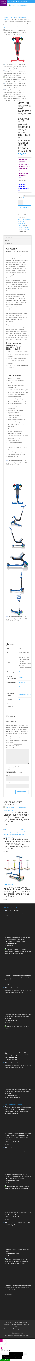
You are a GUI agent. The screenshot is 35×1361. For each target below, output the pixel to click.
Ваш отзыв (10, 748)
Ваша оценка (10, 745)
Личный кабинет (16, 1324)
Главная (6, 17)
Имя (8, 775)
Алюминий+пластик (25, 694)
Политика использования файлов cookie (17, 1335)
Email (8, 783)
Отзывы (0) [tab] (8, 243)
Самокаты (13, 17)
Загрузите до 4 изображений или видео (17, 768)
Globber (21, 672)
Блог (16, 1327)
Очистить (26, 198)
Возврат (6, 1324)
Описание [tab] (8, 237)
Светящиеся (23, 689)
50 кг (20, 705)
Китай (21, 677)
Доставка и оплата (21, 1322)
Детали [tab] (7, 240)
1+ (20, 699)
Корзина (26, 1324)
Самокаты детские (23, 229)
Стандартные (23, 687)
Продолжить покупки (12, 1357)
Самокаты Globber (23, 227)
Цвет (20, 197)
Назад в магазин (16, 1354)
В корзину (24, 207)
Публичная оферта (16, 1333)
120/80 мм (22, 682)
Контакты (9, 1322)
